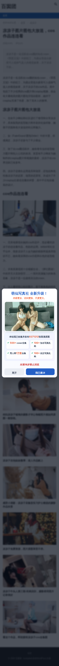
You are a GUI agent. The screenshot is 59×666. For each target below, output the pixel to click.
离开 (14, 372)
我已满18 (40, 372)
